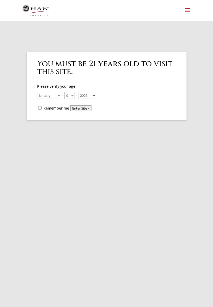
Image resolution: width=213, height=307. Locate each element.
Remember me (55, 108)
